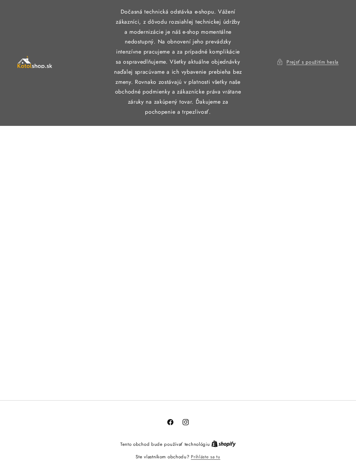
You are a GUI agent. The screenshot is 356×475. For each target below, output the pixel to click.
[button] (308, 62)
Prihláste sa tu (205, 456)
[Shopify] (223, 444)
